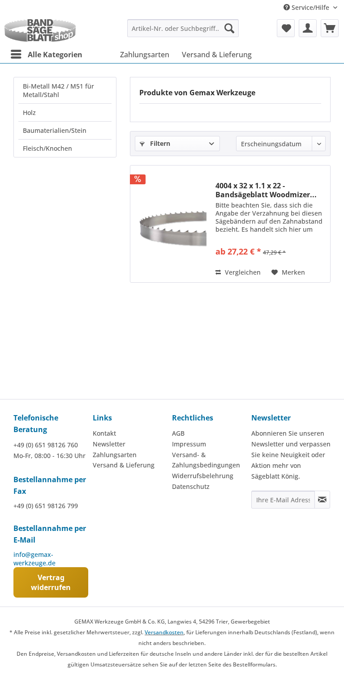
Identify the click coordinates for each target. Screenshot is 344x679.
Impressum (189, 444)
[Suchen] (229, 28)
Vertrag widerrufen (51, 582)
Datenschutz (191, 486)
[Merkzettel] (286, 28)
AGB (178, 433)
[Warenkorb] (330, 28)
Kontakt (104, 433)
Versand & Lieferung (124, 465)
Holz (29, 112)
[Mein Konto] (308, 28)
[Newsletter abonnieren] (322, 500)
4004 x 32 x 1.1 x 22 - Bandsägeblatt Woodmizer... (266, 190)
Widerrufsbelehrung (202, 475)
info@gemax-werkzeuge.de (34, 558)
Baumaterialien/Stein (54, 130)
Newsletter (109, 444)
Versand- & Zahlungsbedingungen (206, 460)
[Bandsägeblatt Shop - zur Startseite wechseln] (40, 30)
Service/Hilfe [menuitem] (310, 7)
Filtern (159, 143)
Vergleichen (242, 272)
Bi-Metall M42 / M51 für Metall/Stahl (58, 90)
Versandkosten (164, 632)
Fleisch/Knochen (47, 148)
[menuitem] (183, 28)
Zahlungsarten (115, 454)
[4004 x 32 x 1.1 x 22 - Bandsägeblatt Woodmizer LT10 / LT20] (170, 224)
